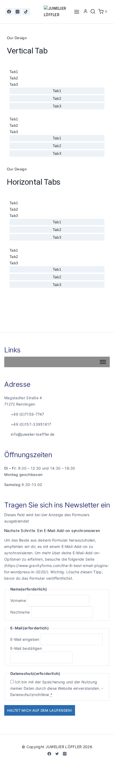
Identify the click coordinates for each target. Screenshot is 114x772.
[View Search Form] (92, 11)
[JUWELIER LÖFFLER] (57, 11)
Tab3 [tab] (14, 84)
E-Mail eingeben (25, 639)
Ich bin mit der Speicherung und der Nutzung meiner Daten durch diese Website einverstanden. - (56, 688)
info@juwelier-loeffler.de (33, 434)
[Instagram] (17, 11)
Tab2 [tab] (14, 78)
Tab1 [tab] (14, 72)
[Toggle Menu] (103, 362)
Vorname (18, 600)
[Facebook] (9, 11)
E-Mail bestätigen (26, 648)
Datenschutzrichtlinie (29, 695)
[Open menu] (77, 11)
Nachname (20, 612)
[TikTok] (26, 11)
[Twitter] (57, 753)
